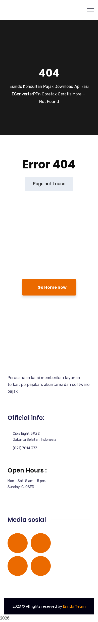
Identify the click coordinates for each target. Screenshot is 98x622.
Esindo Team (74, 606)
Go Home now (52, 287)
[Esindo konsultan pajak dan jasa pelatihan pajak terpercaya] (13, 9)
